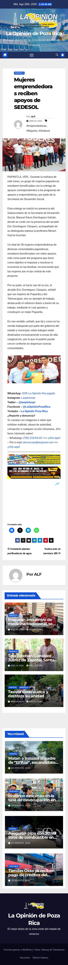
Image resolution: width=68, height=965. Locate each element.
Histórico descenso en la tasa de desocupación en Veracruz (32, 799)
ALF (33, 116)
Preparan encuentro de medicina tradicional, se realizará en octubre (30, 623)
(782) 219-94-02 (32, 438)
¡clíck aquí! (54, 438)
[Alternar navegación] (31, 55)
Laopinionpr (28, 397)
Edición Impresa (40, 957)
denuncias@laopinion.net (38, 442)
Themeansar (59, 949)
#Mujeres (31, 130)
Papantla (19, 73)
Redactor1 (36, 629)
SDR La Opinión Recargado (38, 393)
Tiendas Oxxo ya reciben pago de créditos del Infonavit (31, 874)
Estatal (12, 829)
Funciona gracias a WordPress (19, 949)
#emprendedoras (36, 125)
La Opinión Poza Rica (34, 411)
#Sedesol (44, 130)
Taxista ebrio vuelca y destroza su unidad (28, 693)
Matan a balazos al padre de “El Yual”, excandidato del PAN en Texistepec (31, 762)
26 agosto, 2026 (20, 768)
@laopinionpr (26, 402)
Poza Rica (13, 791)
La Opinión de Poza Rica (34, 33)
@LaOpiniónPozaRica (36, 406)
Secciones (25, 957)
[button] (57, 54)
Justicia (13, 687)
